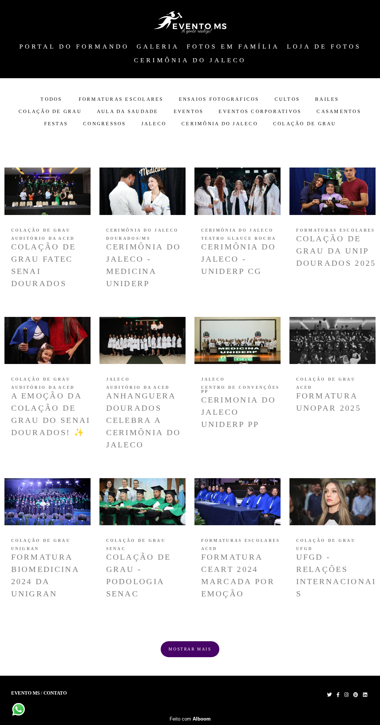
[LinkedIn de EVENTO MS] (365, 694)
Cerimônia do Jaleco (190, 60)
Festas (56, 123)
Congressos (104, 123)
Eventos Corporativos (260, 111)
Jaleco (154, 123)
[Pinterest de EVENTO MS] (355, 694)
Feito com (190, 719)
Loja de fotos (324, 46)
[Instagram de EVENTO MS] (346, 694)
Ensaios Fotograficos (219, 99)
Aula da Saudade (127, 111)
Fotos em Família (233, 46)
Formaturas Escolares (121, 99)
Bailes (327, 99)
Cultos (287, 99)
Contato (55, 693)
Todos (51, 99)
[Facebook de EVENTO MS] (338, 694)
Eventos (189, 111)
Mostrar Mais (189, 649)
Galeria (158, 46)
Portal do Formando (74, 46)
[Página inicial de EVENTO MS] (190, 22)
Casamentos (339, 111)
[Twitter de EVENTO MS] (329, 694)
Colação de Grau (50, 111)
